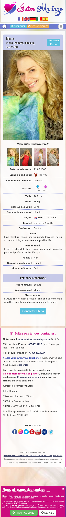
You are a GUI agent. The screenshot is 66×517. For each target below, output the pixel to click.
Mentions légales (11, 456)
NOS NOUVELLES (39, 26)
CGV (43, 456)
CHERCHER (19, 26)
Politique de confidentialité (29, 456)
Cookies (48, 456)
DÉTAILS (49, 512)
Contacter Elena (53, 42)
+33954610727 (37, 352)
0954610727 (35, 344)
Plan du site (57, 456)
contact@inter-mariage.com (34, 339)
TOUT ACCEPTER (25, 512)
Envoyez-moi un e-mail (29, 377)
